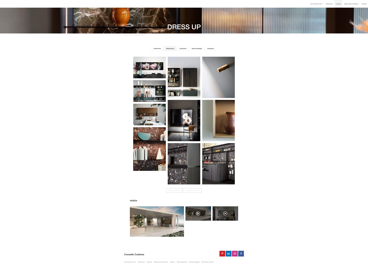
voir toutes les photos (192, 190)
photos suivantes (174, 190)
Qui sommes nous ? (130, 262)
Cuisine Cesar (11, 4)
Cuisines (338, 4)
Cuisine (131, 35)
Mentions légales (194, 262)
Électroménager (197, 48)
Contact (364, 4)
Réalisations (137, 35)
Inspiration (183, 48)
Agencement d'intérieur (351, 4)
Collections (157, 48)
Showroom (329, 4)
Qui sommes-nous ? (316, 4)
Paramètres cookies (207, 262)
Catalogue (210, 48)
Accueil (125, 35)
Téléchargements (182, 262)
